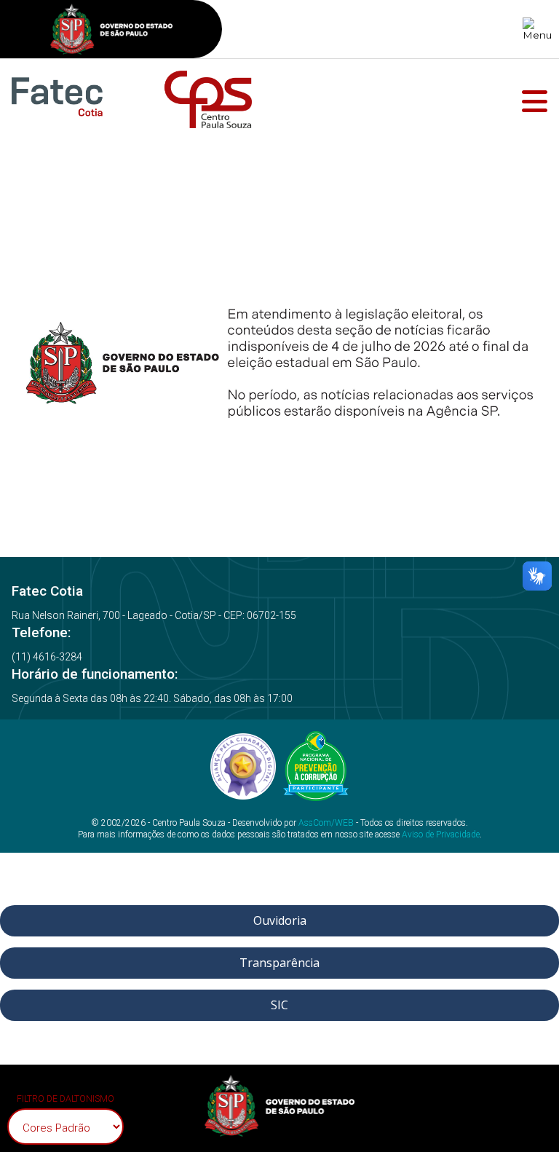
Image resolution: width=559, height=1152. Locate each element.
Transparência (279, 963)
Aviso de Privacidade (441, 834)
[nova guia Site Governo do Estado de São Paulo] (111, 31)
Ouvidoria (279, 920)
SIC (279, 1005)
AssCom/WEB (326, 823)
